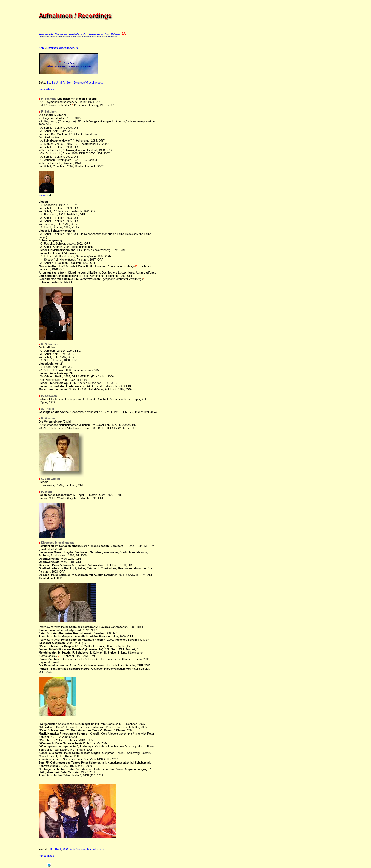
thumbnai (43, 195)
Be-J (55, 82)
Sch (41, 48)
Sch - (70, 82)
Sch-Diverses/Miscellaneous (87, 849)
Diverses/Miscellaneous (62, 48)
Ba (48, 82)
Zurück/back (46, 89)
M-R (62, 82)
